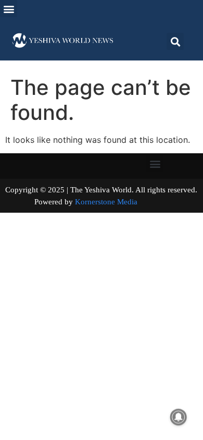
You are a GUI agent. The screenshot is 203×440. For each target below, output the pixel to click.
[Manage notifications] (178, 417)
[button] (8, 8)
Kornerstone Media (106, 202)
